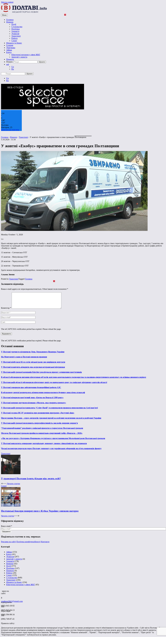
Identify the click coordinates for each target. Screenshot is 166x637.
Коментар (6, 308)
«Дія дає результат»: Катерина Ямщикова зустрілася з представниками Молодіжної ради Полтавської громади (53, 438)
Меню (4, 15)
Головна (9, 20)
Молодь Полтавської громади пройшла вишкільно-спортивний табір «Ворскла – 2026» (41, 433)
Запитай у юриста (19, 57)
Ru (12, 69)
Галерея (9, 45)
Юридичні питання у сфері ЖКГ (25, 55)
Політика (15, 29)
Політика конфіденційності (28, 542)
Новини (9, 22)
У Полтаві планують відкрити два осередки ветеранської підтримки (33, 367)
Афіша (9, 50)
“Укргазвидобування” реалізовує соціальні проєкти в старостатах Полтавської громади (42, 428)
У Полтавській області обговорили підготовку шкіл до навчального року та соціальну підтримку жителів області (54, 382)
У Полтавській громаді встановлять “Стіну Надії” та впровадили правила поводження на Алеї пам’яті (49, 408)
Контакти (45, 542)
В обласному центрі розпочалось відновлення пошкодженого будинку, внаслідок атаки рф (43, 392)
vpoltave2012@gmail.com (12, 601)
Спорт (14, 41)
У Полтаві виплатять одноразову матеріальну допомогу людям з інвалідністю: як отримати (44, 443)
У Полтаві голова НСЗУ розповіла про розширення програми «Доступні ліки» (37, 413)
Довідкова (10, 48)
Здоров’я (15, 31)
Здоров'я (10, 561)
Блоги (9, 52)
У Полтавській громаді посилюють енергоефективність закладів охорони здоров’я (39, 423)
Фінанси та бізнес (14, 43)
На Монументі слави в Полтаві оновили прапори (24, 357)
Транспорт (16, 36)
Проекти (10, 59)
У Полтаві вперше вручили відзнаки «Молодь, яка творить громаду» (33, 403)
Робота (14, 38)
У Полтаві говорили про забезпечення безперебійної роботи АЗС (31, 387)
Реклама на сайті (8, 542)
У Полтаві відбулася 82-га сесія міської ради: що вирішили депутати (33, 362)
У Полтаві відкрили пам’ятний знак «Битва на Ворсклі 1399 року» (32, 397)
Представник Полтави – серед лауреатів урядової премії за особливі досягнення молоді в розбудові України (51, 418)
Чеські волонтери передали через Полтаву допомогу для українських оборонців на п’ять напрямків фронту (51, 448)
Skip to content (7, 2)
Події (13, 24)
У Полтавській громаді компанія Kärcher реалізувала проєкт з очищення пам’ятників (41, 372)
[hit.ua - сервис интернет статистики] (1, 590)
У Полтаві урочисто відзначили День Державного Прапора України (32, 352)
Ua (12, 67)
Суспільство (16, 27)
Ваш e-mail (6, 526)
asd (7, 64)
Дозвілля (15, 34)
